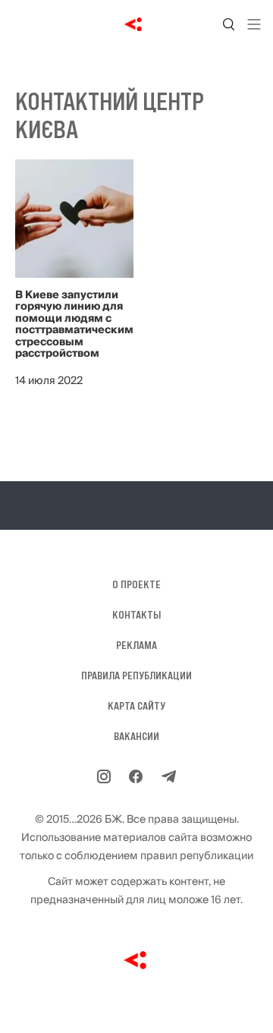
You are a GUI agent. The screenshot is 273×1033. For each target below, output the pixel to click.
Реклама (136, 645)
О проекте (136, 584)
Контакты (136, 615)
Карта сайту (136, 706)
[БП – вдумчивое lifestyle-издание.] (137, 24)
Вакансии (136, 736)
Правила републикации (136, 675)
